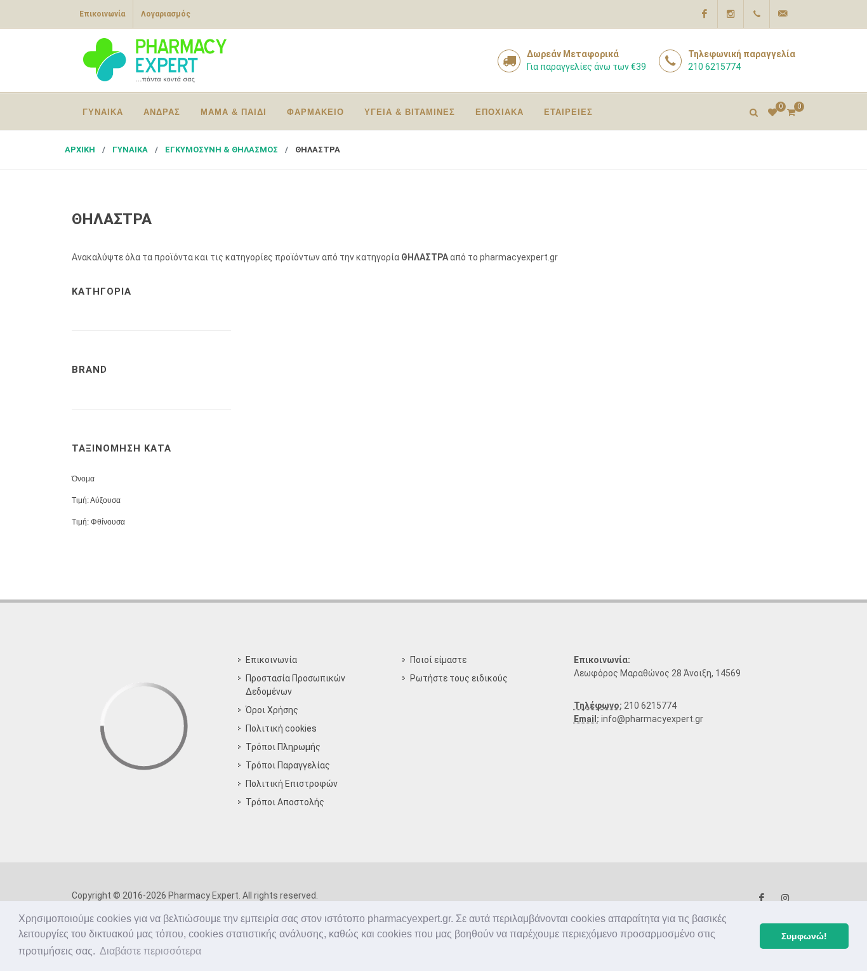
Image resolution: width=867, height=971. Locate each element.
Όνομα (83, 478)
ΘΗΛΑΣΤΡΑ (317, 149)
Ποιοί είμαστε (438, 660)
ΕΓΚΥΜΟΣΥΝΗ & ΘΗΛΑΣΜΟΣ (221, 149)
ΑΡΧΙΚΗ (80, 149)
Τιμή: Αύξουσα (96, 500)
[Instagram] (730, 14)
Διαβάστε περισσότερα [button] (150, 951)
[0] (790, 110)
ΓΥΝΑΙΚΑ (130, 149)
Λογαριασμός (165, 14)
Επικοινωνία (102, 14)
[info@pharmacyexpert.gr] (782, 14)
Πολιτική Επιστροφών (292, 784)
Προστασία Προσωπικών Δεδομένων (295, 685)
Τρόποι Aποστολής (285, 802)
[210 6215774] (756, 14)
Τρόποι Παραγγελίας (288, 765)
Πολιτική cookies (281, 728)
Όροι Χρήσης (272, 710)
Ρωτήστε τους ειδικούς (459, 678)
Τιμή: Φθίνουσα (98, 522)
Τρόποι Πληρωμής (283, 747)
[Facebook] (704, 14)
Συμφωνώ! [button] (804, 936)
